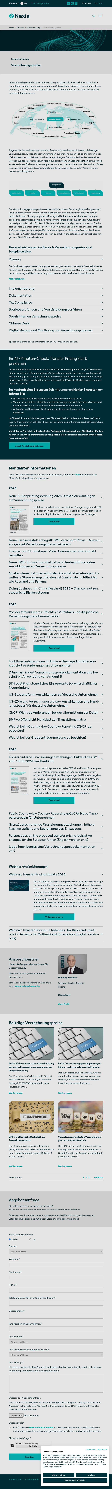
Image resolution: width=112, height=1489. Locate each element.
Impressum (102, 1449)
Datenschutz (91, 1449)
